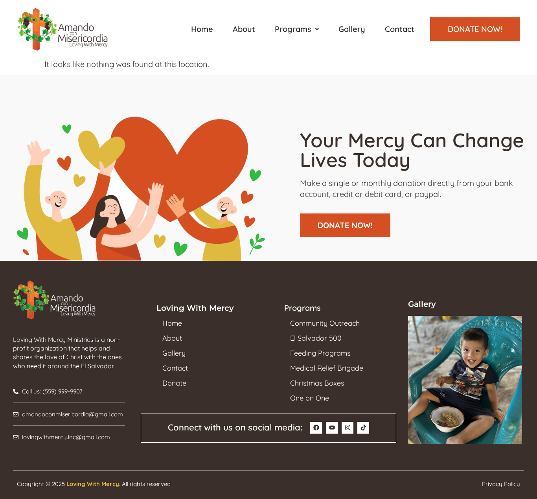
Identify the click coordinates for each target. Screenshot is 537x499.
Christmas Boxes (317, 383)
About (244, 29)
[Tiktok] (363, 428)
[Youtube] (332, 428)
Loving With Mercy (92, 484)
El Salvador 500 (316, 338)
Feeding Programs (320, 353)
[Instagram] (347, 428)
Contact (399, 29)
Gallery (351, 29)
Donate (174, 383)
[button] (297, 29)
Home (202, 29)
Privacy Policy (501, 484)
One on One (309, 398)
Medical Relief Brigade (326, 368)
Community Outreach (325, 323)
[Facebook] (316, 428)
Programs (293, 29)
